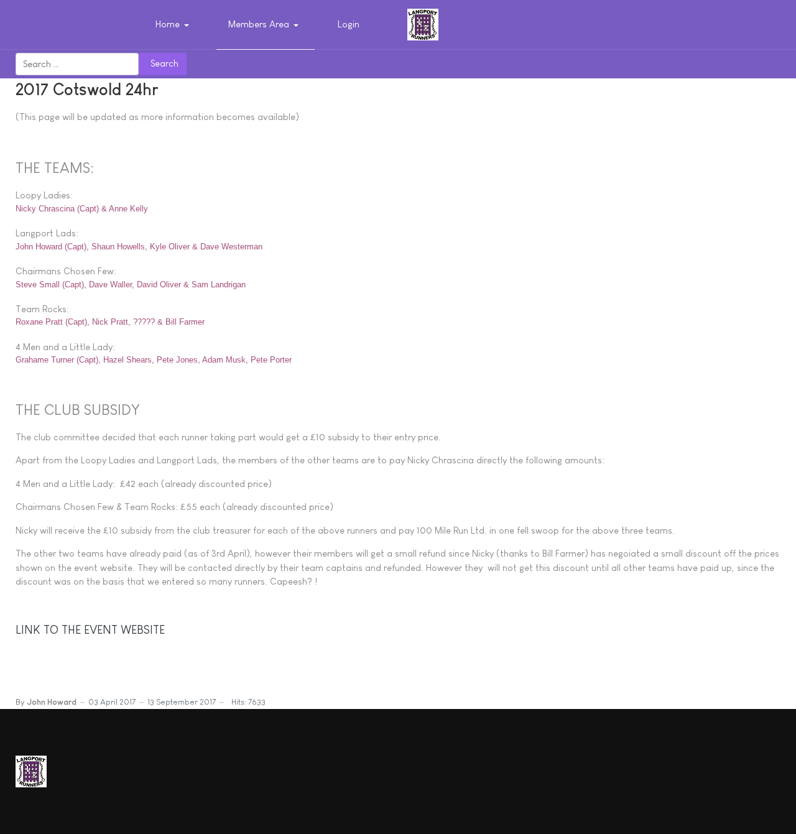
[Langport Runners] (422, 23)
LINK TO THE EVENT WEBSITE (90, 629)
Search (164, 63)
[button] (174, 25)
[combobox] (77, 64)
